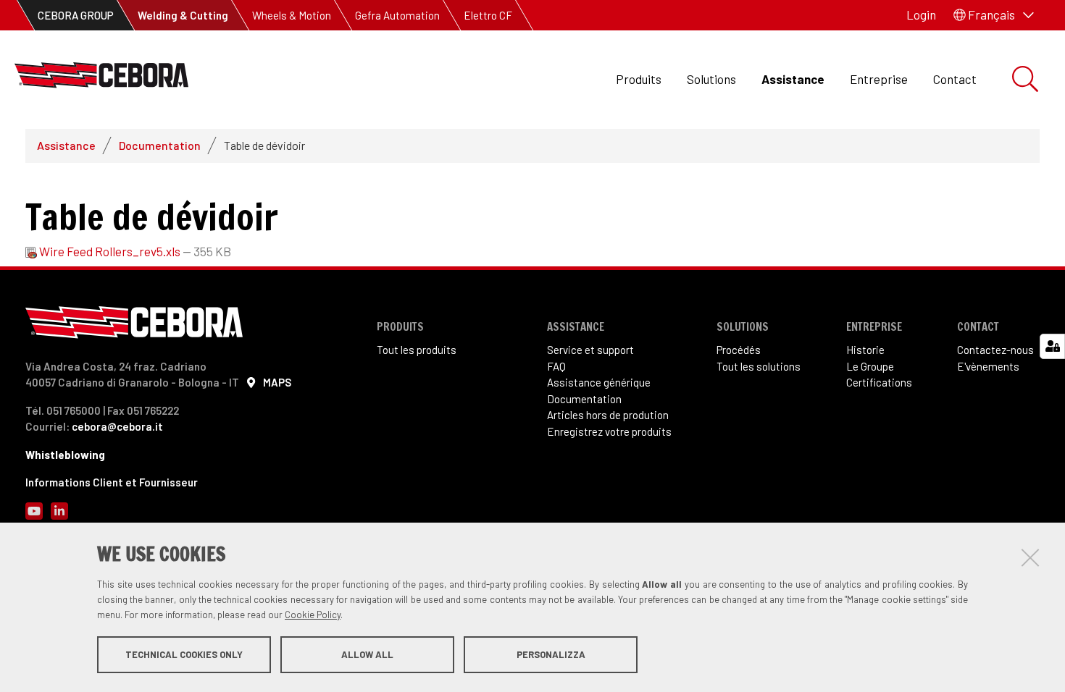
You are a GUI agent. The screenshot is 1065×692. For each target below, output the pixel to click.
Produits (638, 79)
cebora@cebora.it (117, 426)
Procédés (739, 349)
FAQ (556, 366)
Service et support (590, 349)
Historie (865, 349)
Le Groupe (870, 366)
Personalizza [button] (551, 654)
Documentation (160, 145)
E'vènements (988, 366)
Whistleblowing (65, 454)
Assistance (792, 79)
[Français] (101, 79)
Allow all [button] (367, 654)
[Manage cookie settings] (1052, 346)
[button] (994, 15)
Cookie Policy (313, 614)
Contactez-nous (995, 349)
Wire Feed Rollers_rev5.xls (110, 251)
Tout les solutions (759, 366)
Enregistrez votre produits (609, 431)
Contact (955, 79)
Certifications (879, 382)
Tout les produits (416, 349)
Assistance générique (599, 382)
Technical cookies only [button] (184, 654)
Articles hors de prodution (608, 414)
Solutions (711, 79)
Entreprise (879, 79)
